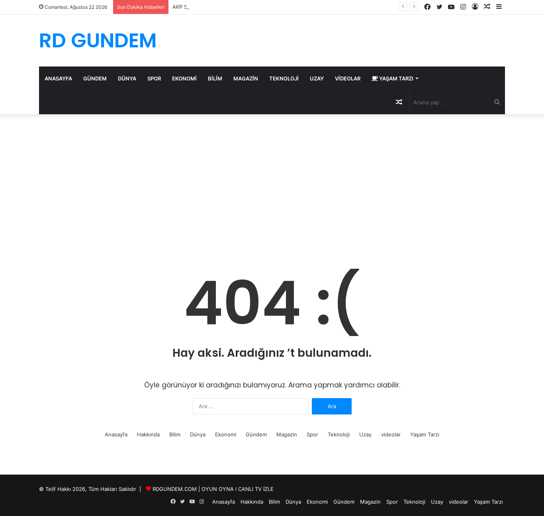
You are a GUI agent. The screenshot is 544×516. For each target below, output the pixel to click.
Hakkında (148, 434)
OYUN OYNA (218, 489)
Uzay (317, 78)
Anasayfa (58, 78)
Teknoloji (284, 78)
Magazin (245, 78)
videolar (347, 78)
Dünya (127, 78)
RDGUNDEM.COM (175, 489)
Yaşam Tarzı (395, 78)
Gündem (95, 78)
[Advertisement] (272, 182)
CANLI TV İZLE (256, 489)
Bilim (215, 78)
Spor (154, 78)
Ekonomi (184, 78)
